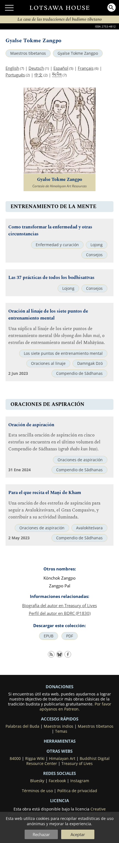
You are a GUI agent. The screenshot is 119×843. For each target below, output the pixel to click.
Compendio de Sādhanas (79, 373)
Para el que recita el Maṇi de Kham (44, 492)
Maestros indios (58, 726)
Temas (61, 731)
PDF (69, 636)
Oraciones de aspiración (80, 459)
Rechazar (41, 834)
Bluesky (37, 780)
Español (60, 68)
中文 (38, 75)
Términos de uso (37, 790)
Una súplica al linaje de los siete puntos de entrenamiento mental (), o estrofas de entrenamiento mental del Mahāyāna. (56, 335)
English (12, 68)
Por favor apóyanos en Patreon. (75, 707)
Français (86, 68)
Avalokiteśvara (89, 527)
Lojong (96, 244)
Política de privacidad (77, 790)
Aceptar (78, 834)
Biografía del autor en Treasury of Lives (59, 605)
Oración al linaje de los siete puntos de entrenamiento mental (48, 315)
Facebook (57, 780)
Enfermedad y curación (57, 244)
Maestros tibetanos (28, 53)
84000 (15, 758)
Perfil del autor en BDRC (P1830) (59, 613)
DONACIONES (59, 686)
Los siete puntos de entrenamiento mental (63, 353)
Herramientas (60, 741)
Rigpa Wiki (35, 758)
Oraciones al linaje (48, 363)
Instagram (79, 780)
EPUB (48, 636)
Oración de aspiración (31, 425)
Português (15, 75)
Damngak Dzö (90, 363)
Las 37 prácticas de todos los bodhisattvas (51, 277)
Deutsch (36, 68)
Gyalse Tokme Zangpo (78, 53)
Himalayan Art (62, 758)
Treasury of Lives (77, 763)
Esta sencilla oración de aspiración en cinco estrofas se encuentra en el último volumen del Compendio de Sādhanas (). (54, 442)
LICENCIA (59, 800)
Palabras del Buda (22, 726)
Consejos (94, 254)
